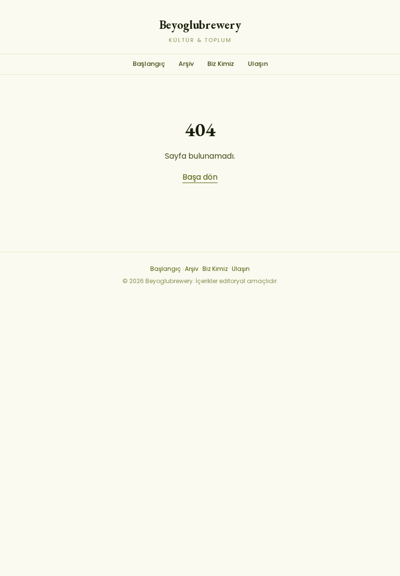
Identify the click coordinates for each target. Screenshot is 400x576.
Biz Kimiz (220, 63)
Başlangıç (149, 63)
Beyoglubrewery (200, 24)
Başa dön (200, 177)
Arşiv (186, 63)
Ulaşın (258, 63)
